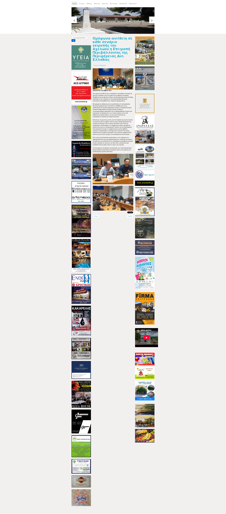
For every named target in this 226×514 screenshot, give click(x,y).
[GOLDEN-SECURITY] (144, 228)
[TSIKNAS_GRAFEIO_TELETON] (144, 103)
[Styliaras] (81, 446)
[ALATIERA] (81, 192)
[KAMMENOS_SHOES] (81, 421)
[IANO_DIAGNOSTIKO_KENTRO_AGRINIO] (144, 78)
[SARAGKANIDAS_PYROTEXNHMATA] (81, 221)
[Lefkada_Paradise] (81, 255)
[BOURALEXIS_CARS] (81, 169)
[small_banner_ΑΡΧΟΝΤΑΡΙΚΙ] (144, 183)
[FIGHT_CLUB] (81, 321)
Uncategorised (102, 65)
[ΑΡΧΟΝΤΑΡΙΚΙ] (144, 201)
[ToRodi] (144, 373)
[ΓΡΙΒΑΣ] (81, 497)
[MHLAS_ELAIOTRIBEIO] (144, 50)
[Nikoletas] (81, 122)
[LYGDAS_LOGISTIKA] (81, 370)
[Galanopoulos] (144, 435)
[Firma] (144, 308)
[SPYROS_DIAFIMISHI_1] (144, 415)
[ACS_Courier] (81, 87)
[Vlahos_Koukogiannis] (81, 348)
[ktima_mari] (144, 157)
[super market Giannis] (144, 359)
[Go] (73, 40)
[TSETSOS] (81, 466)
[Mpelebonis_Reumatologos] (81, 149)
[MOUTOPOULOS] (144, 247)
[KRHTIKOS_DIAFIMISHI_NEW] (81, 289)
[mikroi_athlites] (144, 272)
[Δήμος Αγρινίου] (144, 174)
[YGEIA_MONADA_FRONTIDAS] (81, 57)
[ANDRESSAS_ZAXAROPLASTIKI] (144, 129)
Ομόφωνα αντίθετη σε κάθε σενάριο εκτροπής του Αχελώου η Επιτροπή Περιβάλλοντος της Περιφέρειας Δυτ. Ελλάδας (112, 49)
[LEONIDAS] (81, 481)
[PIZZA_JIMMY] (81, 394)
